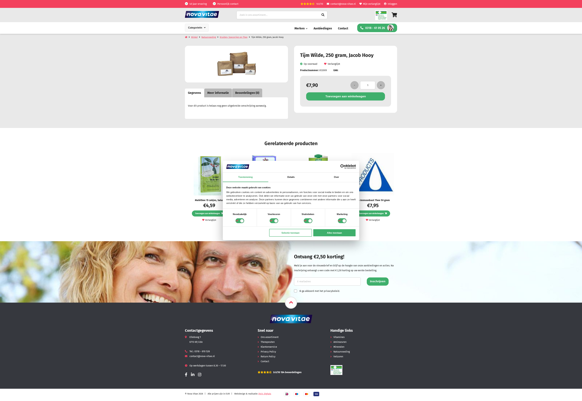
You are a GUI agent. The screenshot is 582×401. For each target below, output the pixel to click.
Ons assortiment (270, 337)
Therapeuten (268, 342)
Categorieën (195, 27)
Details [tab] (291, 177)
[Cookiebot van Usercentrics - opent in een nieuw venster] (342, 166)
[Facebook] (186, 374)
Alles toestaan (334, 233)
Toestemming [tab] (245, 177)
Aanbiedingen (323, 28)
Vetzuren (338, 356)
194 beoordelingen (290, 372)
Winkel (194, 37)
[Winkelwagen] (394, 14)
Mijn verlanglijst (371, 3)
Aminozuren (339, 342)
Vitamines (339, 337)
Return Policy (268, 356)
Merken (299, 28)
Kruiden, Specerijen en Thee (234, 37)
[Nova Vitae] (206, 14)
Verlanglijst (334, 64)
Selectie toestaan (290, 233)
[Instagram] (199, 374)
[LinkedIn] (192, 374)
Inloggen (392, 3)
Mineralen (338, 346)
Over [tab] (336, 177)
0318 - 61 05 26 (375, 28)
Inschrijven (377, 281)
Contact (343, 28)
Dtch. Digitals (264, 394)
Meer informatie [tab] (218, 93)
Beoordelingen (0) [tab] (247, 93)
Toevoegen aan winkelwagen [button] (207, 213)
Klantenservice (269, 346)
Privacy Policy (268, 351)
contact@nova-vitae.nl (343, 3)
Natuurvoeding (208, 37)
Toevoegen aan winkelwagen (345, 96)
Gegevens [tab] (194, 93)
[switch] (274, 220)
